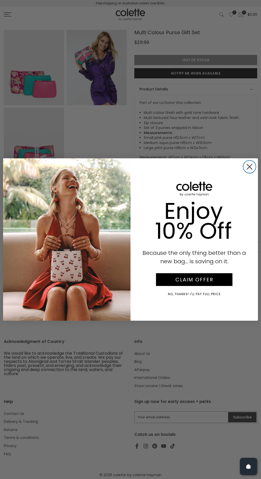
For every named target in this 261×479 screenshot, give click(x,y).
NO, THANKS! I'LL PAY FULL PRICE (194, 294)
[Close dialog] (249, 166)
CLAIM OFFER (194, 279)
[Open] (248, 466)
